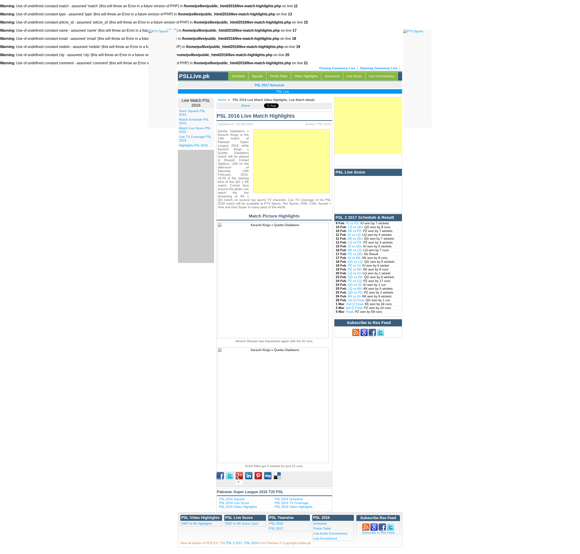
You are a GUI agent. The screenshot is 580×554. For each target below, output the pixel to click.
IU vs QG (354, 246)
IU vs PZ (352, 223)
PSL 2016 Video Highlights (238, 507)
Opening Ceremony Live (378, 68)
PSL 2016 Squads (232, 499)
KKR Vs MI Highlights (196, 523)
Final (349, 311)
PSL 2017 (276, 528)
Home (222, 100)
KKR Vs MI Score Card (241, 523)
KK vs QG (355, 238)
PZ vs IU (354, 265)
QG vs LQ (355, 261)
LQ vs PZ (354, 242)
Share (245, 105)
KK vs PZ (354, 231)
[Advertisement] (292, 161)
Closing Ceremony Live (337, 68)
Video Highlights (306, 76)
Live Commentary (381, 76)
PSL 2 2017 (234, 543)
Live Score (354, 76)
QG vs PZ (355, 292)
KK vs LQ (354, 250)
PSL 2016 (276, 523)
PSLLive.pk (194, 76)
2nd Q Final (354, 304)
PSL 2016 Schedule (289, 499)
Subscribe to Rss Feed (378, 532)
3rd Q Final (354, 308)
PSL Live (275, 91)
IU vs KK (354, 258)
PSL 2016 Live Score (234, 503)
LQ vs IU (354, 273)
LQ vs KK (354, 288)
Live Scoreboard (325, 538)
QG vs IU (354, 285)
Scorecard (332, 76)
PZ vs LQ (354, 281)
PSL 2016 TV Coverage (291, 503)
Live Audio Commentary (330, 533)
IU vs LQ (354, 234)
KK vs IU (354, 296)
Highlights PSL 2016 (193, 145)
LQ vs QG (355, 227)
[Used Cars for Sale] (413, 31)
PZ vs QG (355, 254)
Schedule (238, 76)
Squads (257, 76)
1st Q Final (356, 300)
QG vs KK (355, 277)
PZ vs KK (354, 269)
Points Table (279, 76)
